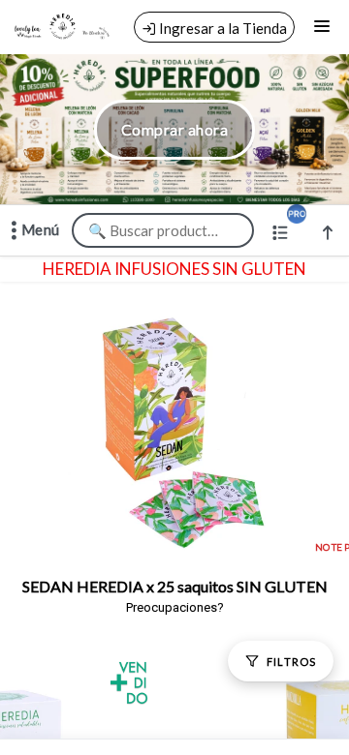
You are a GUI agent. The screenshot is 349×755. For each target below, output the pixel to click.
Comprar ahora (174, 129)
